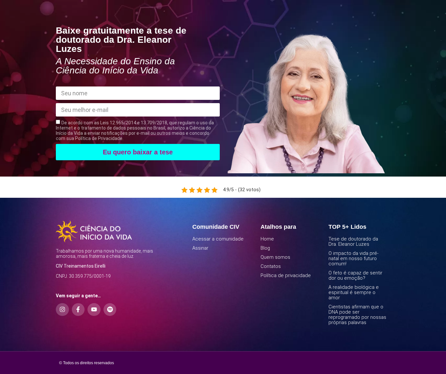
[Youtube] (94, 309)
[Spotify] (110, 309)
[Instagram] (62, 309)
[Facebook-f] (78, 309)
